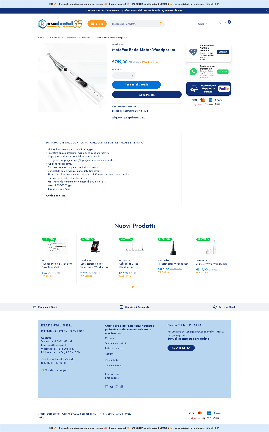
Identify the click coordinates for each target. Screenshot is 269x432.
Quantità (116, 69)
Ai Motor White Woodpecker (211, 264)
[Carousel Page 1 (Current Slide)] (133, 287)
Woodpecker (118, 44)
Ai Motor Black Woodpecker (173, 264)
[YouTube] (111, 387)
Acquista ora (147, 95)
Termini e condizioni (115, 343)
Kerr (43, 260)
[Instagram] (116, 387)
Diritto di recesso (114, 348)
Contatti (109, 354)
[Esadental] (60, 23)
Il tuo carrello (112, 378)
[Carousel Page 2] (136, 286)
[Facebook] (106, 387)
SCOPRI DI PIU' (181, 348)
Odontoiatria (111, 360)
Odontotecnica (113, 365)
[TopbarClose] (266, 11)
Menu (99, 24)
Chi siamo (110, 338)
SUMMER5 (211, 4)
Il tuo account (112, 374)
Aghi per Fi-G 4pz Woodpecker (128, 265)
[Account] (220, 23)
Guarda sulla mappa (55, 370)
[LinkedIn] (121, 387)
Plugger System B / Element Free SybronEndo (57, 265)
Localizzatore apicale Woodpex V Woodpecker (94, 265)
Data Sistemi (53, 414)
